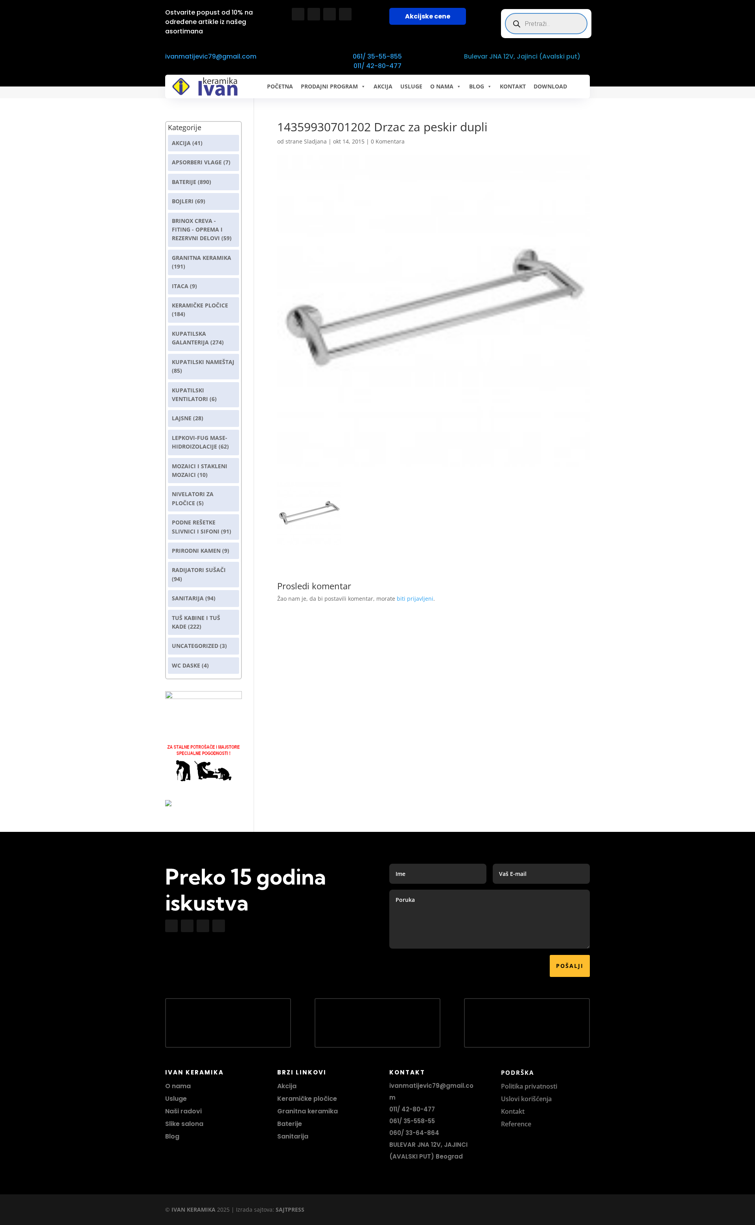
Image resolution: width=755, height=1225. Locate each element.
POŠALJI (570, 965)
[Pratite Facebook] (298, 14)
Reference (516, 1124)
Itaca (180, 286)
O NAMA (441, 86)
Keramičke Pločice (200, 305)
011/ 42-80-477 (377, 65)
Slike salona (184, 1123)
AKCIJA (383, 86)
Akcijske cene (427, 16)
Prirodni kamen (196, 550)
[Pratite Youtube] (329, 14)
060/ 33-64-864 (414, 1133)
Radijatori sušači (199, 570)
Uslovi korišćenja (526, 1098)
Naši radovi (183, 1111)
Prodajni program (329, 86)
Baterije (184, 182)
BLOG (476, 86)
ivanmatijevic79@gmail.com (210, 56)
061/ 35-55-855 (377, 56)
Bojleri (182, 201)
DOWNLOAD (550, 86)
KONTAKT (513, 86)
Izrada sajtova (254, 1209)
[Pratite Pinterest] (345, 14)
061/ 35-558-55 (412, 1121)
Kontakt (513, 1111)
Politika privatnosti (529, 1086)
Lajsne (182, 418)
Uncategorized (195, 645)
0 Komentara (388, 141)
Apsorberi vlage (197, 162)
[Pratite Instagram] (314, 14)
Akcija (181, 143)
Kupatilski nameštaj (203, 362)
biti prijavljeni (415, 598)
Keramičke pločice (307, 1098)
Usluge (411, 86)
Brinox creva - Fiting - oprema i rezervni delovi (197, 229)
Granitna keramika (201, 257)
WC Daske (186, 665)
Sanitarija (188, 598)
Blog (172, 1136)
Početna (280, 86)
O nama (178, 1086)
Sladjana (315, 141)
